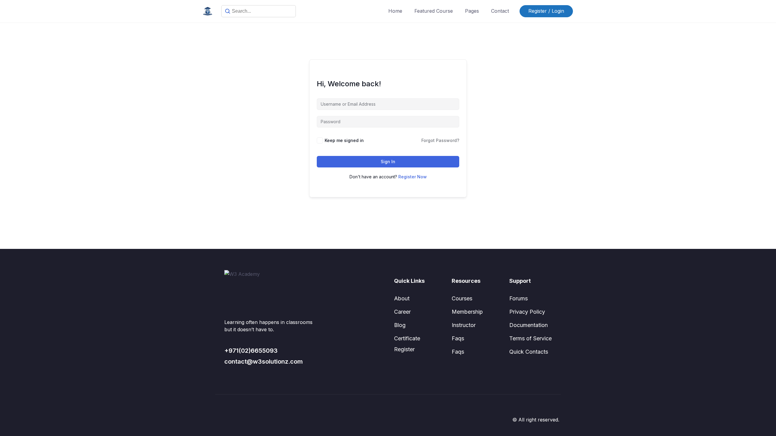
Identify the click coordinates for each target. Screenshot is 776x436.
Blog (400, 325)
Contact (500, 11)
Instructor (464, 325)
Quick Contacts (528, 351)
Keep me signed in (344, 140)
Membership (467, 312)
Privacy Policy (527, 312)
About (402, 298)
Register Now (412, 176)
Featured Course (433, 11)
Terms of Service (530, 338)
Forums (518, 298)
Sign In (388, 161)
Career (402, 312)
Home (395, 11)
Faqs (458, 338)
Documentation (528, 325)
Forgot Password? (440, 140)
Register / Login (546, 11)
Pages (472, 11)
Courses (462, 298)
